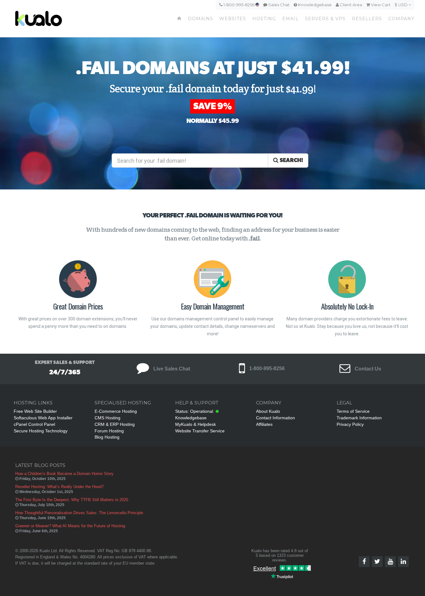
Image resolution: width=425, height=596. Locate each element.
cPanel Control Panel (34, 424)
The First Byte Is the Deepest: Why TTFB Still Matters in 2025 (71, 499)
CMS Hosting (107, 417)
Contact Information (275, 417)
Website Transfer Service (200, 430)
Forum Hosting (109, 430)
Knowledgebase (314, 4)
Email (290, 18)
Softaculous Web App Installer (43, 417)
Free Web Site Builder (35, 411)
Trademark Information (359, 417)
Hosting (264, 18)
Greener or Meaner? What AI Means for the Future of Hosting (70, 526)
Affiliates (264, 424)
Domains (200, 18)
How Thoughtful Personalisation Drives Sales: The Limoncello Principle (79, 512)
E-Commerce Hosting (116, 411)
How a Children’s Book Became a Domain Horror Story (64, 473)
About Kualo (268, 411)
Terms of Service (353, 411)
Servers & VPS (325, 18)
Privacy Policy (350, 424)
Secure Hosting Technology (41, 430)
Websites (232, 18)
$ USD (402, 4)
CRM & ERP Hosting (115, 424)
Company (401, 18)
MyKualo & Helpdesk (195, 424)
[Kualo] (61, 18)
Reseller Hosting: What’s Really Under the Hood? (59, 486)
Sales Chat (278, 4)
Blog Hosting (107, 437)
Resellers (367, 18)
